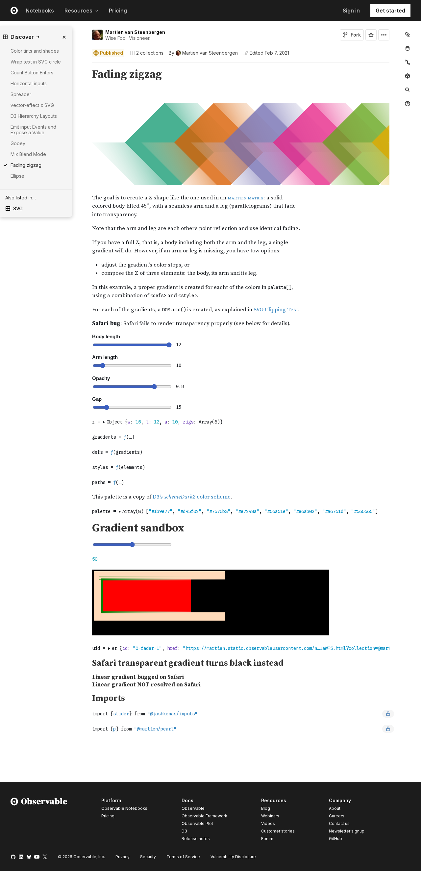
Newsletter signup (346, 831)
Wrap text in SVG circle (36, 61)
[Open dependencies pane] (407, 76)
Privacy (122, 856)
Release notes (196, 838)
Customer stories (278, 831)
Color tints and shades (35, 51)
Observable (193, 808)
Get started (390, 10)
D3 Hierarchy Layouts (34, 116)
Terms (183, 856)
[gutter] (59, 261)
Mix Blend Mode (28, 154)
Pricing (118, 10)
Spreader (21, 94)
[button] (84, 65)
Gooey (18, 143)
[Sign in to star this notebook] (371, 34)
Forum (267, 838)
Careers (336, 815)
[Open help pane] (407, 103)
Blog (265, 808)
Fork (356, 35)
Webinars (270, 815)
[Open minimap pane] (407, 62)
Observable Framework (204, 815)
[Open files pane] (407, 34)
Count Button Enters (32, 72)
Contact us (339, 823)
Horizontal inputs (29, 83)
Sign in (351, 10)
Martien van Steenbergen (135, 32)
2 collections (149, 53)
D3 (184, 831)
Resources (78, 10)
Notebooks (40, 10)
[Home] (39, 821)
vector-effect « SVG (32, 105)
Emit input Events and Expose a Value (33, 129)
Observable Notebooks (124, 808)
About (334, 808)
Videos (268, 823)
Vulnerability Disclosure (233, 856)
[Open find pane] (407, 89)
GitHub (335, 838)
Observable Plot (197, 823)
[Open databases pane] (407, 48)
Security (148, 856)
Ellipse (17, 176)
